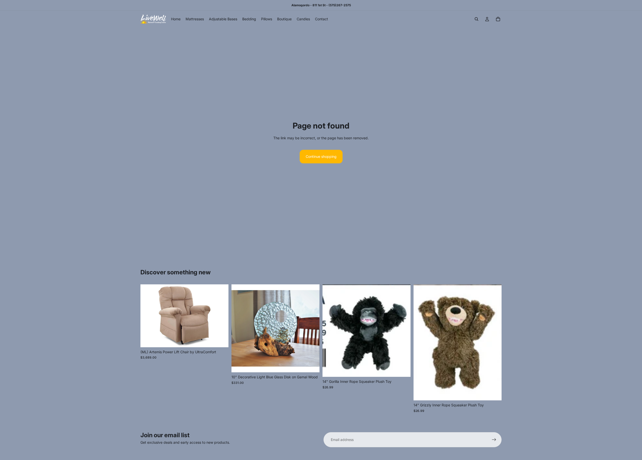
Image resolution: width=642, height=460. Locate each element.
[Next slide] (220, 315)
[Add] (311, 364)
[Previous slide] (147, 315)
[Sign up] (494, 439)
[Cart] (498, 19)
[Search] (476, 19)
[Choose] (220, 339)
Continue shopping (321, 156)
